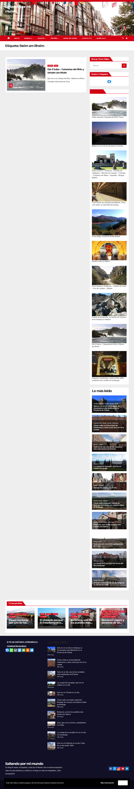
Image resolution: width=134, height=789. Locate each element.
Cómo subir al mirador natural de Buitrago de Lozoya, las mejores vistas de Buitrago (71, 702)
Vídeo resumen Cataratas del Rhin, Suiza (108, 117)
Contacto (87, 38)
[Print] (28, 650)
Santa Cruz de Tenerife (109, 616)
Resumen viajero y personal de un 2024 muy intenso (113, 623)
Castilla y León (107, 611)
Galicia (24, 614)
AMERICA (28, 38)
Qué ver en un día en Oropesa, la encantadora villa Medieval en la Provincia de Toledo (69, 650)
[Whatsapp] (11, 650)
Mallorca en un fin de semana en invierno (107, 146)
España (12, 614)
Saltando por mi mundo (24, 763)
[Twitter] (19, 650)
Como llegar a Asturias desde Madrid (106, 236)
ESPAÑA (54, 38)
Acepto (123, 783)
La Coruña (13, 616)
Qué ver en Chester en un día (68, 692)
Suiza (56, 65)
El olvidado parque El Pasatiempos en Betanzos (51, 623)
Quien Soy (101, 38)
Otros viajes (96, 91)
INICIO (17, 38)
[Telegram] (32, 650)
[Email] (23, 650)
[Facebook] (7, 650)
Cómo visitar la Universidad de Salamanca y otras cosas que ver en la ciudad (71, 662)
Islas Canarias (106, 614)
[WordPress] (15, 650)
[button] (123, 38)
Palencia (115, 614)
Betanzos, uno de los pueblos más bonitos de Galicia (81, 623)
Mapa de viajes (70, 38)
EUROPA (41, 38)
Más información (107, 783)
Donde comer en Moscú (101, 261)
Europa (50, 65)
